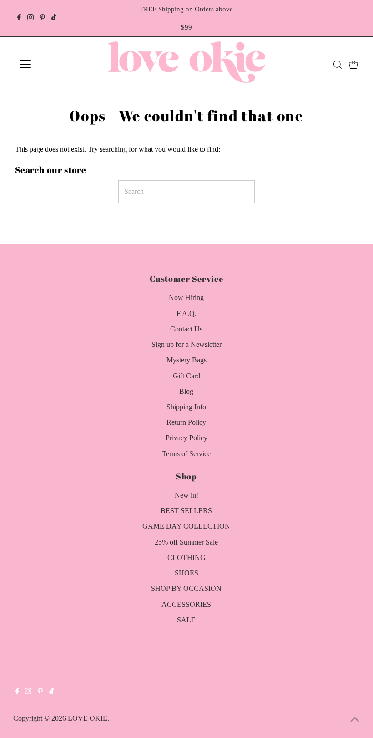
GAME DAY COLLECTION (186, 526)
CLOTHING (186, 557)
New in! (186, 495)
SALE (186, 620)
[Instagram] (30, 18)
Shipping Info (186, 407)
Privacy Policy (186, 438)
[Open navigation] (55, 64)
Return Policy (186, 422)
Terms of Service (186, 454)
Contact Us (186, 329)
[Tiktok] (54, 18)
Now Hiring (186, 297)
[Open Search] (337, 64)
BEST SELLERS (186, 510)
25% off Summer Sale (186, 542)
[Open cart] (353, 64)
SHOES (186, 573)
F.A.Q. (186, 313)
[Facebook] (19, 18)
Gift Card (186, 376)
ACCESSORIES (186, 604)
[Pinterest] (42, 18)
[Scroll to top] (355, 720)
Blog (186, 391)
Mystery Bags (186, 360)
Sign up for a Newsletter (186, 344)
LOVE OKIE (87, 718)
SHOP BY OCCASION (186, 588)
